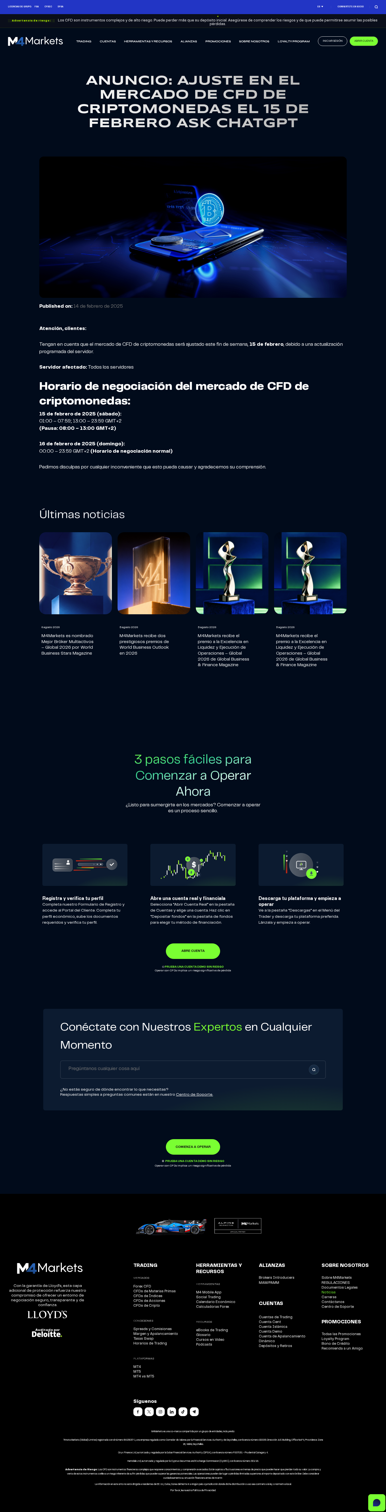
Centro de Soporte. (194, 1095)
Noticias (329, 1292)
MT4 (137, 1367)
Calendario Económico (215, 1302)
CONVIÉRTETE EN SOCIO (350, 7)
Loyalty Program (294, 41)
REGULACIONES (336, 1283)
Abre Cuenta (193, 950)
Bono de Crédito (336, 1344)
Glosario (203, 1335)
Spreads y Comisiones (152, 1329)
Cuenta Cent (270, 1322)
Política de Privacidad (204, 1490)
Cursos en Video (210, 1340)
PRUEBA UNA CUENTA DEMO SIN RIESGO (194, 966)
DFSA (60, 7)
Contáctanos (333, 1302)
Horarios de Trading (150, 1343)
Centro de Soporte (338, 1307)
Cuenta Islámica (273, 1327)
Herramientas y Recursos (148, 41)
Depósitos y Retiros (275, 1346)
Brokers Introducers (276, 1278)
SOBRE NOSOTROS (254, 41)
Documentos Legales (340, 1287)
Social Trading (208, 1297)
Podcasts (204, 1344)
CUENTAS (108, 41)
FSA (36, 7)
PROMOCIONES (218, 41)
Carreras (329, 1297)
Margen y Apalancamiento (155, 1334)
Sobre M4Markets (337, 1278)
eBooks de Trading (212, 1330)
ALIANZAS (189, 41)
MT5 (137, 1372)
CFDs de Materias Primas (154, 1291)
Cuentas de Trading (275, 1317)
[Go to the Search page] (376, 7)
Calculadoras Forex (212, 1307)
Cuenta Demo (270, 1331)
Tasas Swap (143, 1339)
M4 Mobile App (209, 1292)
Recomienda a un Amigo (342, 1348)
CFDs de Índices (147, 1296)
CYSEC (48, 7)
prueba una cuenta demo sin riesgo (194, 1161)
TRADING (83, 41)
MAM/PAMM (269, 1283)
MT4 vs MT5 (143, 1376)
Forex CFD (142, 1286)
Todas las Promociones (341, 1334)
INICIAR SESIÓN (332, 41)
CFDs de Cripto (146, 1306)
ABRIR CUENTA (363, 41)
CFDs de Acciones (149, 1301)
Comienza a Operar (193, 1146)
